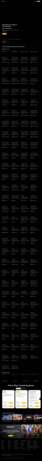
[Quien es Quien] (17, 377)
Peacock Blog (3, 448)
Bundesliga (9, 446)
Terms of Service (4, 454)
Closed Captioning (36, 442)
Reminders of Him (29, 442)
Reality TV (16, 443)
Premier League (9, 441)
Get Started (39, 1)
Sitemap (2, 447)
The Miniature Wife (23, 443)
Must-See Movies (16, 444)
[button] (7, 417)
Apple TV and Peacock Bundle (37, 446)
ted (21, 447)
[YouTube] (37, 454)
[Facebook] (34, 454)
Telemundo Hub (16, 448)
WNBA (8, 443)
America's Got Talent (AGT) (30, 445)
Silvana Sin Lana (10, 39)
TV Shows (3, 441)
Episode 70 (18, 39)
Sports (2, 445)
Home (3, 39)
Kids (2, 444)
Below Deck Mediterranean (30, 446)
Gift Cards (35, 448)
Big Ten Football (9, 445)
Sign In (35, 1)
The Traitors (22, 444)
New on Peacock (16, 442)
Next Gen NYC (28, 443)
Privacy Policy (8, 454)
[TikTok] (36, 454)
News (2, 443)
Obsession (28, 444)
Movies (2, 442)
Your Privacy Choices (23, 454)
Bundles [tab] (23, 388)
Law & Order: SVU (29, 449)
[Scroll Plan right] (40, 399)
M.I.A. (21, 442)
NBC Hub (15, 446)
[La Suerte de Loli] (27, 377)
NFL (8, 444)
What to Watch (16, 441)
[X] (34, 455)
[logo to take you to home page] (3, 1)
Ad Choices (18, 454)
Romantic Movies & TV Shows (17, 447)
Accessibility (11, 454)
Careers (31, 454)
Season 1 (14, 39)
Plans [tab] (18, 388)
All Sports (9, 448)
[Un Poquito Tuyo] (7, 377)
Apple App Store (35, 444)
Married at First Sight (23, 441)
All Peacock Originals (23, 448)
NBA (8, 442)
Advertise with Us (4, 455)
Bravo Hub (16, 445)
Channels (3, 446)
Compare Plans (35, 441)
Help (26, 454)
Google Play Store (35, 445)
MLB (8, 447)
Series (5, 39)
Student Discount (35, 447)
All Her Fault (22, 445)
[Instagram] (39, 454)
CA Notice (15, 454)
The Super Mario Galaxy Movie (30, 441)
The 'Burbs (22, 446)
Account (35, 443)
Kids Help (29, 454)
